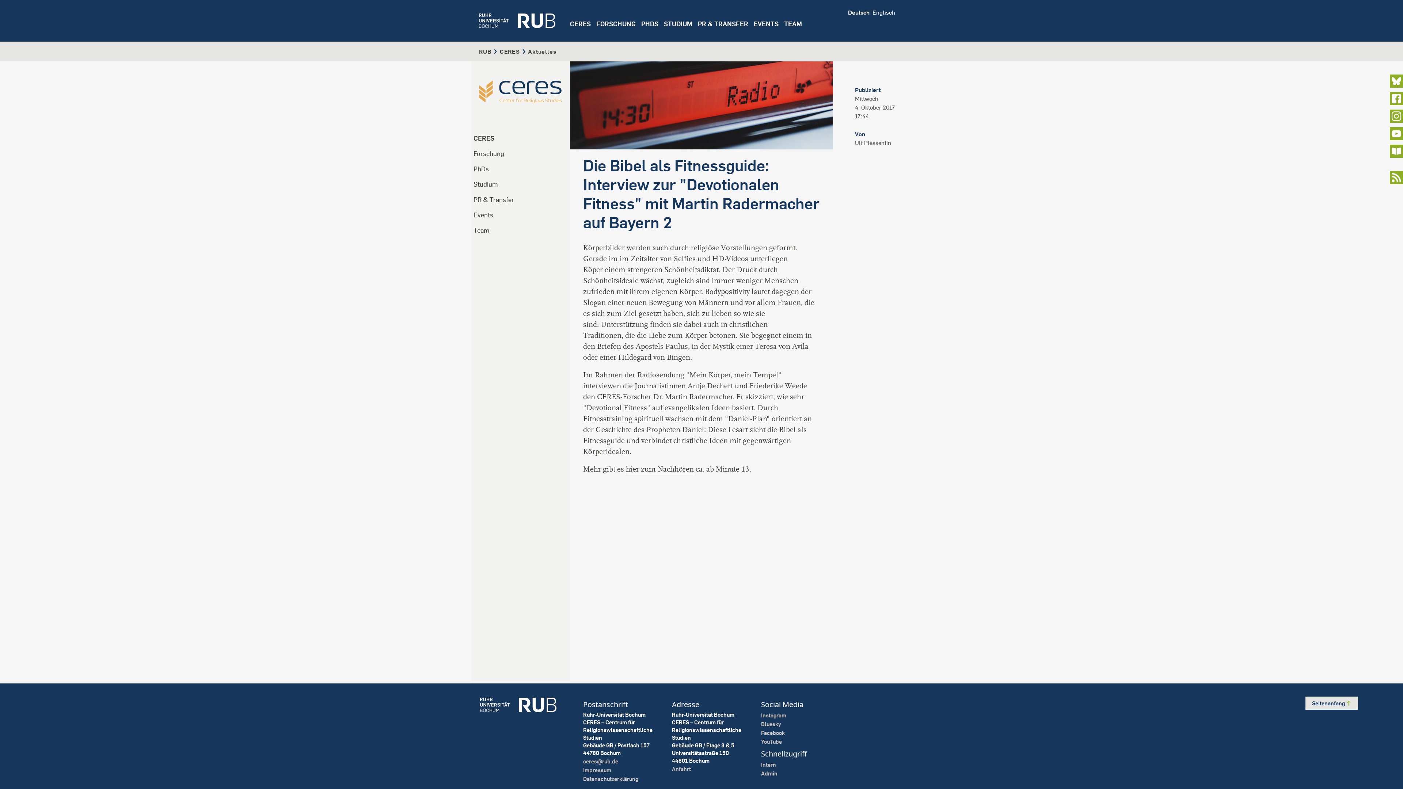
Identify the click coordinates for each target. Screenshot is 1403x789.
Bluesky (771, 724)
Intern (768, 764)
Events (766, 24)
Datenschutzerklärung (610, 778)
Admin (769, 773)
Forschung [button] (616, 24)
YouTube (771, 741)
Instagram (773, 715)
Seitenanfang (1329, 703)
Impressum (597, 770)
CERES (580, 24)
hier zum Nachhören (660, 469)
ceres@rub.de (600, 761)
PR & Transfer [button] (723, 24)
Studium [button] (678, 24)
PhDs (481, 169)
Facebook (773, 732)
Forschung (489, 153)
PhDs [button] (649, 24)
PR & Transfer (494, 199)
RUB (485, 51)
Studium (486, 184)
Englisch (883, 12)
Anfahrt (681, 769)
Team (482, 230)
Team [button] (793, 24)
